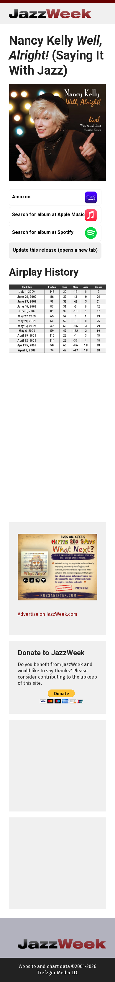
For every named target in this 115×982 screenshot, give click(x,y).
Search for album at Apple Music (48, 214)
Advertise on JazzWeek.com (47, 614)
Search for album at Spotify (42, 232)
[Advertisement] (57, 766)
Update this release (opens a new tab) (55, 250)
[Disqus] (57, 440)
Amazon (21, 197)
